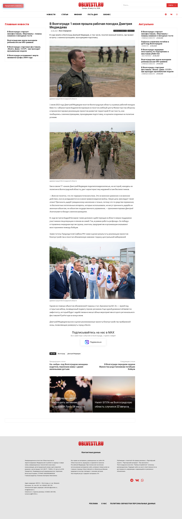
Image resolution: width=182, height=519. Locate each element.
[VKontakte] (171, 14)
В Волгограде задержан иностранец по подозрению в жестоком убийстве (155, 52)
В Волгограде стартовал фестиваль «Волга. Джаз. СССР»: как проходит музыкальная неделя (24, 49)
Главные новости (120, 31)
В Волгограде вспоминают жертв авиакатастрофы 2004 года (22, 56)
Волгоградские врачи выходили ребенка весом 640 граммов (22, 41)
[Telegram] (166, 14)
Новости (131, 31)
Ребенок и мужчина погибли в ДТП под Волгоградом (155, 43)
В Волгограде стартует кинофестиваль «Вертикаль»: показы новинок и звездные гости (24, 34)
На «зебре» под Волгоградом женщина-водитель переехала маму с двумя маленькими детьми (69, 366)
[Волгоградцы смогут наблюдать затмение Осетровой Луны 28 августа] (71, 394)
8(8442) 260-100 (47, 485)
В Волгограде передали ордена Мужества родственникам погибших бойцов (117, 366)
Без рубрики (146, 56)
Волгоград (61, 353)
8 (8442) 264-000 (50, 492)
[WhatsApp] (177, 14)
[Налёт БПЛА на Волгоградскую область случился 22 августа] (113, 394)
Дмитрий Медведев (73, 353)
